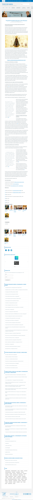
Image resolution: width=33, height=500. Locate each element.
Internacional (16, 496)
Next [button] (27, 262)
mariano (15, 476)
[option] (16, 259)
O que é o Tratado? (28, 7)
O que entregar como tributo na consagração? (12, 320)
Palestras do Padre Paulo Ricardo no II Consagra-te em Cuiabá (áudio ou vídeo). (15, 395)
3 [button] (16, 266)
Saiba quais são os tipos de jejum (19, 182)
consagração (18, 472)
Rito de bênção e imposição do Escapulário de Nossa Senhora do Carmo (15, 414)
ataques (22, 470)
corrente (22, 472)
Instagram (28, 494)
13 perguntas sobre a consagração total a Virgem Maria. (13, 287)
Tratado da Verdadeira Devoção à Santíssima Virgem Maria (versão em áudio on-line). (15, 398)
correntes (7, 473)
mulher (14, 477)
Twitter (25, 494)
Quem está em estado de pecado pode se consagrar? (13, 346)
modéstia (7, 477)
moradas (10, 477)
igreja (6, 476)
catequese (13, 472)
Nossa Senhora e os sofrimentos (20, 210)
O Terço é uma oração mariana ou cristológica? (12, 363)
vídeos (14, 483)
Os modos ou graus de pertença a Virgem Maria (12, 462)
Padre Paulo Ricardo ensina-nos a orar (10, 464)
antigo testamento (13, 470)
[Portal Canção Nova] (3, 1)
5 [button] (19, 266)
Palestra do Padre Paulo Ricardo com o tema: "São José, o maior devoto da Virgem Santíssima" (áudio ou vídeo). (16, 389)
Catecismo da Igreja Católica (17, 190)
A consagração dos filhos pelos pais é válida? (11, 291)
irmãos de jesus (10, 476)
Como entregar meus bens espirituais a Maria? (12, 300)
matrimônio (19, 476)
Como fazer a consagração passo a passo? (11, 302)
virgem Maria (10, 483)
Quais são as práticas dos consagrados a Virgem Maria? (13, 339)
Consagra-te (7, 443)
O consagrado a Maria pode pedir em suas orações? (12, 318)
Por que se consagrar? (13, 7)
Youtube (27, 494)
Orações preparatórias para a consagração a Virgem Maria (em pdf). (15, 412)
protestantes (15, 480)
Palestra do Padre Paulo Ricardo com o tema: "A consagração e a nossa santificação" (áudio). (15, 383)
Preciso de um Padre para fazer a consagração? (12, 337)
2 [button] (14, 266)
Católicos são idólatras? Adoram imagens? (11, 356)
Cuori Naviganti (7, 447)
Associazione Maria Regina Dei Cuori (10, 441)
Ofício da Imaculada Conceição (12, 479)
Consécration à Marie (8, 445)
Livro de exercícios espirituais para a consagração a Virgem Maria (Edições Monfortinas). (16, 429)
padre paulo (10, 480)
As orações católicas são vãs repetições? (11, 354)
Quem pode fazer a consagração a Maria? (11, 348)
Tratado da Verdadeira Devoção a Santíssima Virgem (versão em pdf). (15, 418)
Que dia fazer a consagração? (9, 344)
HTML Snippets (13, 499)
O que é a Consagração (24, 7)
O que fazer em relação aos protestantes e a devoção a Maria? (14, 361)
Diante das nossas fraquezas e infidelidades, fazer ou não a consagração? (15, 313)
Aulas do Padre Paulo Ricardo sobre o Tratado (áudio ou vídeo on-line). (15, 374)
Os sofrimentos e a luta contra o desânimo (7, 211)
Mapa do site (11, 496)
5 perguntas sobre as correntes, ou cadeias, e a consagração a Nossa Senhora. (16, 289)
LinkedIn (30, 494)
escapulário (24, 473)
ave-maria (25, 470)
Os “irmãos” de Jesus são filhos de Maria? (11, 365)
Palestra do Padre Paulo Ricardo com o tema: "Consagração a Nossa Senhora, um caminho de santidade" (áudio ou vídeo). (15, 386)
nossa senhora (19, 477)
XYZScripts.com (19, 499)
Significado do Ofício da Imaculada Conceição (15, 211)
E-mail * (6, 276)
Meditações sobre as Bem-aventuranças (11, 460)
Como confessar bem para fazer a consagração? (12, 296)
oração (19, 479)
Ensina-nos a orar (19, 473)
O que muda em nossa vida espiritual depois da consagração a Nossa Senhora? (15, 327)
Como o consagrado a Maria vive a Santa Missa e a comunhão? (14, 307)
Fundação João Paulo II (5, 496)
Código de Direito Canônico (17, 192)
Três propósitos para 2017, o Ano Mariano (17, 185)
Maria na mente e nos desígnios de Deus (24, 211)
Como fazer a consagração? (18, 7)
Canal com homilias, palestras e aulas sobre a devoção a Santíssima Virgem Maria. (16, 377)
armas (18, 470)
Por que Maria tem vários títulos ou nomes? (11, 367)
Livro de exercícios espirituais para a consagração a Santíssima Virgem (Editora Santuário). (15, 426)
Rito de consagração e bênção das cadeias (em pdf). (12, 416)
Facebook (24, 494)
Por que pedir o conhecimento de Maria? (7, 219)
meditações (23, 476)
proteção (19, 480)
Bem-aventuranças (8, 472)
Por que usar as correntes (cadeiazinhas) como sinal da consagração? (15, 335)
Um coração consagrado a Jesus (11, 210)
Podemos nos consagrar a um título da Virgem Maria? (13, 333)
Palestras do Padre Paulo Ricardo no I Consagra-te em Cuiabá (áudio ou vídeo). (15, 392)
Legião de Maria (7, 452)
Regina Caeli (24, 480)
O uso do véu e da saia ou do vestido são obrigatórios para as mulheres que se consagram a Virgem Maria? (16, 330)
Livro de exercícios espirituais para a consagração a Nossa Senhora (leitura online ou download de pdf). (16, 409)
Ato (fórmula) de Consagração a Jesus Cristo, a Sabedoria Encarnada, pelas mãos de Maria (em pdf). (16, 406)
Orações (22, 479)
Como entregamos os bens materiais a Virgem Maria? (13, 298)
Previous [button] (5, 262)
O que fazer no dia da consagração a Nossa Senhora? (13, 322)
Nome (6, 274)
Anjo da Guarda (8, 470)
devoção (11, 473)
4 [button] (18, 266)
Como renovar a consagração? (9, 309)
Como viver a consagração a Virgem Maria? (11, 311)
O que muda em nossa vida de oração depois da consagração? (14, 324)
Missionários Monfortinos (9, 454)
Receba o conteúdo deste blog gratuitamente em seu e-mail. (16, 60)
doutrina (14, 473)
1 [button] (13, 266)
